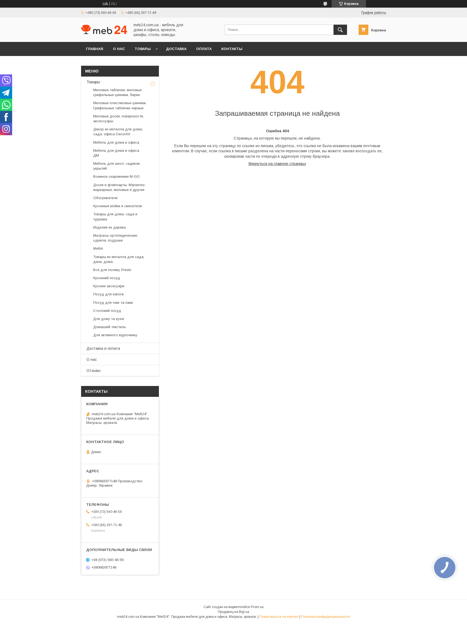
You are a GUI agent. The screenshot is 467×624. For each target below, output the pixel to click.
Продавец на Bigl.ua (233, 612)
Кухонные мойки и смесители (117, 206)
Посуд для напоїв (108, 294)
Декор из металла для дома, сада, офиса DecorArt (118, 131)
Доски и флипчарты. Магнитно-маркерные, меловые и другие (119, 187)
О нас (119, 49)
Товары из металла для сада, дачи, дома (118, 259)
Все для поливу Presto (112, 270)
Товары (143, 49)
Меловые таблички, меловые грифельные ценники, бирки (117, 92)
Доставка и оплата (103, 348)
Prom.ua (257, 607)
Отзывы (93, 370)
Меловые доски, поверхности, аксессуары (118, 118)
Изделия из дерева (109, 227)
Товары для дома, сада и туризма (115, 216)
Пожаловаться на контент (279, 617)
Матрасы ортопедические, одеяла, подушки (115, 237)
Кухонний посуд (106, 278)
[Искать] (340, 30)
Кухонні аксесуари (108, 286)
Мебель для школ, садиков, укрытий (117, 165)
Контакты (231, 49)
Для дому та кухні (108, 319)
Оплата (204, 49)
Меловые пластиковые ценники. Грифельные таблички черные (119, 105)
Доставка (176, 49)
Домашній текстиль (109, 327)
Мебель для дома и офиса (116, 142)
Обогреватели (105, 198)
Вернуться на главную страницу (277, 163)
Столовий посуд (107, 311)
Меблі (98, 248)
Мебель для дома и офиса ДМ (116, 152)
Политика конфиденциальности (325, 617)
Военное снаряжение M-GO (116, 176)
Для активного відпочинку (115, 335)
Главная (94, 49)
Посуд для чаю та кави (113, 303)
